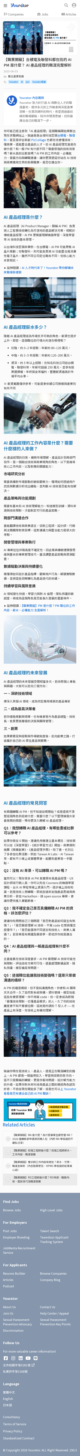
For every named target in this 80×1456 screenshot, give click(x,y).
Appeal (64, 1313)
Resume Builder (14, 1273)
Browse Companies (53, 1273)
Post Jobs (10, 1231)
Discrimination (13, 1330)
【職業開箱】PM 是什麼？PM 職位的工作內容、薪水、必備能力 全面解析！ (39, 607)
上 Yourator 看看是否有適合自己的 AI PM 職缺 (40, 1091)
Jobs (44, 14)
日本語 (7, 1405)
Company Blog (50, 1279)
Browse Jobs (12, 1210)
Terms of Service (14, 1424)
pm (27, 81)
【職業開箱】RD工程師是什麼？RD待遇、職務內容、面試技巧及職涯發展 (40, 1179)
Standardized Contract (18, 1438)
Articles (71, 14)
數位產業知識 (16, 76)
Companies (16, 14)
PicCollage (39, 140)
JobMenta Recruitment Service (19, 1250)
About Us (9, 1307)
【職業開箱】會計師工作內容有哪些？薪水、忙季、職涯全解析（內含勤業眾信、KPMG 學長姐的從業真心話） (42, 1166)
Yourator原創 (39, 81)
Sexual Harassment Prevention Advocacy (17, 1321)
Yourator (13, 81)
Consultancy (11, 1417)
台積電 (61, 135)
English (8, 1398)
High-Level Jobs (51, 1210)
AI (22, 81)
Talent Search (49, 1231)
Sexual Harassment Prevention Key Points (55, 1321)
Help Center (48, 1313)
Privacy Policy (12, 1431)
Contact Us (47, 1307)
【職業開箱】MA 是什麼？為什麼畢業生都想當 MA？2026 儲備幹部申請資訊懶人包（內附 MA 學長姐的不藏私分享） (42, 1139)
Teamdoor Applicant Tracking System (54, 1239)
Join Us (8, 1313)
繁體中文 (9, 1392)
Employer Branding (16, 1237)
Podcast (8, 1286)
